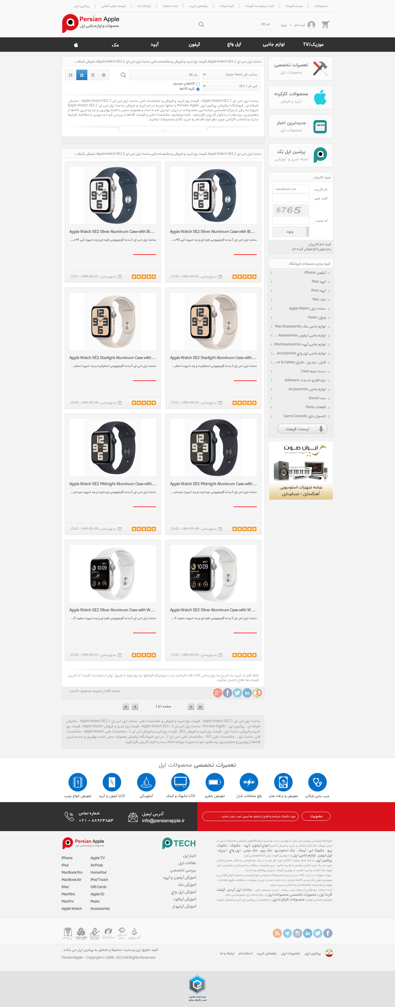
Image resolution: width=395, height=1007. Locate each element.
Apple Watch (72, 909)
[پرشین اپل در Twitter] (317, 933)
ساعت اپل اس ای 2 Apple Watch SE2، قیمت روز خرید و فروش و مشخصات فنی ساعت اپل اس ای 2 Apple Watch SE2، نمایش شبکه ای (167, 61)
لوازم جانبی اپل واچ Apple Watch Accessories (297, 353)
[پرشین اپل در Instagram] (297, 933)
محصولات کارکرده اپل (288, 900)
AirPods (97, 865)
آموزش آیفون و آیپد (179, 878)
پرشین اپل (323, 860)
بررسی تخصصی (183, 870)
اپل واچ (234, 850)
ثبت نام (299, 25)
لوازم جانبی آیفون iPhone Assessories (297, 335)
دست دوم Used (313, 371)
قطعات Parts (316, 407)
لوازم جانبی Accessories (307, 389)
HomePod (98, 873)
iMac (65, 887)
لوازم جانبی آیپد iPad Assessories (300, 344)
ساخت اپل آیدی (239, 890)
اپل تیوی (325, 855)
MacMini (68, 894)
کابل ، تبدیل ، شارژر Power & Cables (298, 362)
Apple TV (98, 858)
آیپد (246, 845)
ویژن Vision (317, 318)
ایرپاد (221, 850)
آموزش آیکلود (184, 899)
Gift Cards (98, 887)
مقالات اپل (187, 863)
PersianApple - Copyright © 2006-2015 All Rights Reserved (108, 958)
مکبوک (235, 845)
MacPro (68, 902)
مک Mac (319, 300)
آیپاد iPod (318, 291)
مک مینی (250, 850)
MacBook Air (72, 880)
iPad (65, 865)
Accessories (100, 909)
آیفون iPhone (315, 273)
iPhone (67, 858)
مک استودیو (285, 850)
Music (95, 902)
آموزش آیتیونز (184, 906)
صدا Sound (317, 398)
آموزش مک (186, 885)
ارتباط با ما (227, 953)
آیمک (302, 850)
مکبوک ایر (316, 850)
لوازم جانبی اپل (303, 855)
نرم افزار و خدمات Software (305, 380)
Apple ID (97, 894)
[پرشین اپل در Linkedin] (307, 933)
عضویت (316, 816)
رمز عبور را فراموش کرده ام (311, 249)
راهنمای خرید (266, 953)
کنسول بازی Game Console (305, 416)
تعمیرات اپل (290, 953)
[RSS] (277, 933)
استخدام (245, 953)
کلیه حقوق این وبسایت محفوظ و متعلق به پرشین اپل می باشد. (110, 950)
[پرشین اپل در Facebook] (328, 933)
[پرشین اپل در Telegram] (287, 933)
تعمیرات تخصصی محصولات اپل (291, 895)
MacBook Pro (72, 873)
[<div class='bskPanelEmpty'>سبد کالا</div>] (325, 24)
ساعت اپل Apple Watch (307, 309)
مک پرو (266, 850)
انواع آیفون (260, 845)
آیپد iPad (319, 282)
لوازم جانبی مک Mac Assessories (300, 326)
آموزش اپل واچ (183, 892)
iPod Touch (99, 880)
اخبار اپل (189, 856)
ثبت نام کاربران (319, 244)
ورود (283, 25)
